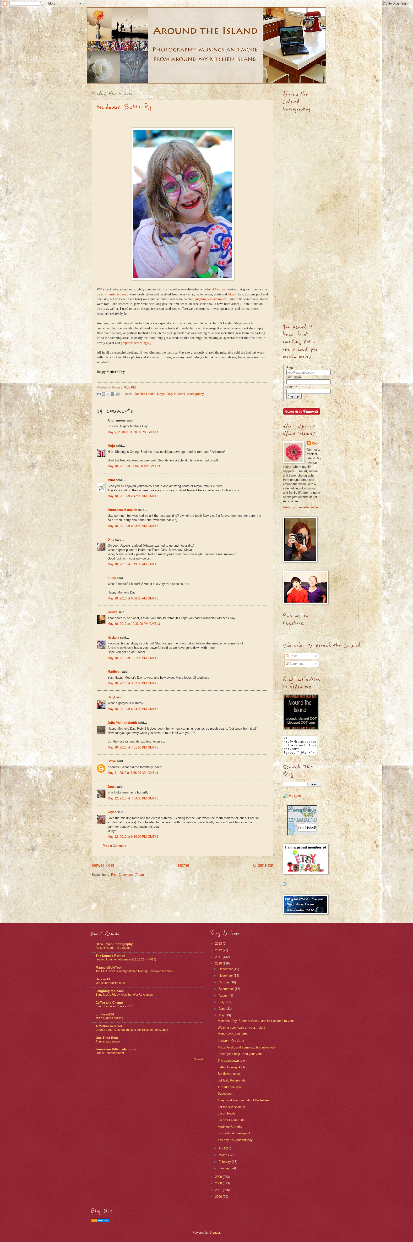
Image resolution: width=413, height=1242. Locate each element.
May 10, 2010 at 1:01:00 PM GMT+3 (133, 658)
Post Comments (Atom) (127, 874)
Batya (112, 761)
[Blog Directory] (100, 1221)
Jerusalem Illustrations (110, 983)
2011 (219, 957)
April (222, 1148)
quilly (112, 578)
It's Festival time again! (234, 1133)
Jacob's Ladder (145, 394)
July (222, 1002)
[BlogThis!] (103, 394)
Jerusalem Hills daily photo (116, 1049)
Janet (111, 786)
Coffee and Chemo (109, 1002)
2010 (219, 963)
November (226, 975)
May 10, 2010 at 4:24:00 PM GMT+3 (133, 709)
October (225, 982)
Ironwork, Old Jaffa (231, 1040)
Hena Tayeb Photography (114, 944)
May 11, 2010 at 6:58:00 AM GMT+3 (133, 773)
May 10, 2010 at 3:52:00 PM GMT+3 (133, 683)
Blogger (215, 1232)
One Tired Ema (107, 1038)
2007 (219, 1190)
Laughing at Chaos (110, 991)
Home (183, 865)
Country (291, 386)
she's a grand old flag (109, 1018)
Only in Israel (176, 394)
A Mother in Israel (109, 1026)
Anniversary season (108, 1041)
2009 (219, 1177)
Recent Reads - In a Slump (113, 947)
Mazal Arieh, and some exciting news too (246, 1047)
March (223, 1155)
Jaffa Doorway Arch (231, 1067)
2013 (219, 943)
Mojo (111, 446)
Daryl (111, 697)
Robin (316, 443)
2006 (219, 1196)
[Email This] (99, 394)
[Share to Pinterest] (117, 394)
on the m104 (105, 1014)
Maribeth (114, 671)
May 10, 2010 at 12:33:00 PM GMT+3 (134, 624)
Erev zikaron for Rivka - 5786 (114, 1006)
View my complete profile (300, 507)
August (224, 995)
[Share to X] (108, 394)
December (226, 969)
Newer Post (103, 865)
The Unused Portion (110, 956)
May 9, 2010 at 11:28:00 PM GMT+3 (133, 432)
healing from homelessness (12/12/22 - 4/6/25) (126, 959)
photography (195, 394)
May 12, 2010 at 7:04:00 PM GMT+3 (133, 798)
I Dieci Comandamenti (110, 1053)
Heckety (113, 637)
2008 (219, 1183)
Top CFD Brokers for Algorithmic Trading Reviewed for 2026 (134, 971)
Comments (296, 663)
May (222, 1015)
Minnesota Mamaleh (122, 510)
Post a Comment (114, 846)
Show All (198, 1059)
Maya (161, 394)
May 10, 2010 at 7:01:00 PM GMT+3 (133, 747)
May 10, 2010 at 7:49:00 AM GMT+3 (133, 564)
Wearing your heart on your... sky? (241, 1027)
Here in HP (103, 979)
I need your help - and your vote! (240, 1054)
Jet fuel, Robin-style (231, 1080)
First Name (294, 377)
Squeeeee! (225, 1093)
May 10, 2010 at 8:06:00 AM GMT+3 (133, 598)
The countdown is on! (232, 1060)
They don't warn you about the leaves (243, 1100)
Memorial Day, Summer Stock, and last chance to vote (256, 1021)
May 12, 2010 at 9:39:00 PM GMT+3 (133, 836)
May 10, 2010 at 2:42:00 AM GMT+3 (133, 496)
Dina (111, 539)
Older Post (263, 865)
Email (290, 368)
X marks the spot (230, 1087)
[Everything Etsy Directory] (302, 834)
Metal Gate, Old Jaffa (233, 1034)
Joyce (112, 812)
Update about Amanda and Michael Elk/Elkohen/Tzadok (132, 1029)
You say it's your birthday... (236, 1140)
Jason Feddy (227, 1113)
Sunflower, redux (229, 1074)
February (225, 1162)
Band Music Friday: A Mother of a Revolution (124, 994)
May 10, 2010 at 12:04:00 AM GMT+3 (134, 466)
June (222, 1008)
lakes (231, 294)
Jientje (112, 612)
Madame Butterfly (124, 107)
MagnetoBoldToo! (109, 967)
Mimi (111, 480)
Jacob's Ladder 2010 (232, 1120)
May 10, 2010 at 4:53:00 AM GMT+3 (133, 526)
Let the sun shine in (231, 1107)
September (227, 989)
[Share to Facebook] (112, 394)
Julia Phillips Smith (122, 723)
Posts (293, 656)
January (225, 1168)
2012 (219, 950)
